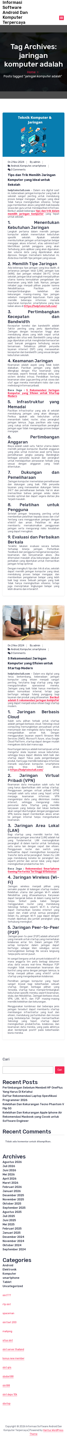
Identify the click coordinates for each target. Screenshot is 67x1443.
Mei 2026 (9, 1174)
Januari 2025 (12, 1232)
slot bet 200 (9, 1322)
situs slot (8, 1340)
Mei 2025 (9, 1224)
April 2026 (9, 1178)
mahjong (7, 1331)
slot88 (6, 1385)
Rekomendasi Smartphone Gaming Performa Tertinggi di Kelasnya (33, 870)
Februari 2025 (12, 1228)
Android (15, 165)
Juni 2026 (9, 1170)
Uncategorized (13, 1286)
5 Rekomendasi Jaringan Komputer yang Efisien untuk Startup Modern (33, 393)
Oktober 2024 (12, 1245)
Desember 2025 (13, 1195)
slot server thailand (13, 1349)
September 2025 (14, 1207)
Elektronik (9, 1269)
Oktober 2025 (12, 1203)
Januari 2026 (12, 1191)
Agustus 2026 (12, 1162)
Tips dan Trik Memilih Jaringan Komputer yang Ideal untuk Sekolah (31, 180)
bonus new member (13, 1358)
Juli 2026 (9, 1166)
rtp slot (7, 1304)
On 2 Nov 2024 (16, 162)
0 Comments (18, 169)
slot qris (7, 1367)
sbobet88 (8, 1376)
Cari (6, 1059)
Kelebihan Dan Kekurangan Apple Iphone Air (32, 1112)
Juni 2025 (9, 1220)
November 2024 (13, 1241)
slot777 (7, 1295)
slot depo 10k (10, 1394)
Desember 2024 (13, 1237)
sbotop (6, 1403)
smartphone (39, 165)
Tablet (7, 1282)
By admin (35, 162)
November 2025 (13, 1199)
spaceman (8, 1313)
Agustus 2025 (12, 1212)
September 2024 (14, 1249)
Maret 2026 (10, 1182)
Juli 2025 (9, 1216)
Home (31, 72)
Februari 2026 (12, 1187)
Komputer (25, 165)
